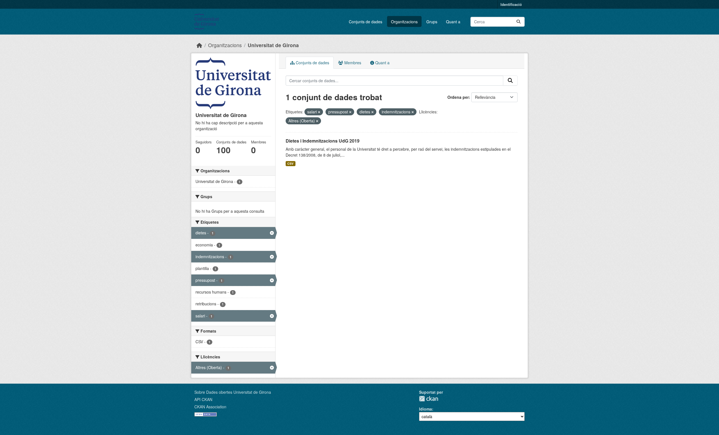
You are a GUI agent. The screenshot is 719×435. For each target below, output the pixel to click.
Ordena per (458, 97)
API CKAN (203, 399)
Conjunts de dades (365, 21)
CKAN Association (210, 406)
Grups (431, 21)
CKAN (428, 399)
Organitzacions (404, 21)
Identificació (511, 4)
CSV (290, 163)
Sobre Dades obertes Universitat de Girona (232, 392)
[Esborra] (319, 112)
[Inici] (199, 45)
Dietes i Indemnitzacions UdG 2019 (323, 141)
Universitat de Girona (273, 45)
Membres (352, 62)
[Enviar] (518, 22)
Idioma (425, 409)
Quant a (453, 21)
